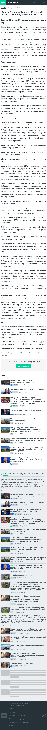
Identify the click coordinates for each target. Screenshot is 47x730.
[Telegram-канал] (34, 2)
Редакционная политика (17, 715)
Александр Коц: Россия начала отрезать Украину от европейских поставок (25, 411)
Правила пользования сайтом (19, 722)
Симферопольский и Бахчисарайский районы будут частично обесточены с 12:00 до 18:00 (28, 439)
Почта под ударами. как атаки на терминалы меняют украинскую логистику (27, 381)
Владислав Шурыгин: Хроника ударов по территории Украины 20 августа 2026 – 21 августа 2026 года (26, 459)
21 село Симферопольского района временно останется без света (28, 420)
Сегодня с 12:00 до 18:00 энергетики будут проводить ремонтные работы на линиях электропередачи (26, 449)
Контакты (12, 712)
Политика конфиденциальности (20, 719)
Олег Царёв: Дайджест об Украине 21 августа (27, 389)
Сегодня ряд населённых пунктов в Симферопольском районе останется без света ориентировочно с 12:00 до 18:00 (26, 429)
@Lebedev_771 (26, 344)
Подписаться (23, 366)
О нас (11, 709)
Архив (11, 726)
